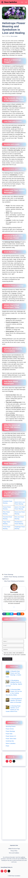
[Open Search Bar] (22, 2)
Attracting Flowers (11, 726)
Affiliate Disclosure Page (14, 848)
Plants (7, 746)
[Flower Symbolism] (9, 2)
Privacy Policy (14, 850)
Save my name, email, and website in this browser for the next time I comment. (15, 653)
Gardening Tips (10, 741)
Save (16, 614)
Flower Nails (9, 733)
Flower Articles (10, 729)
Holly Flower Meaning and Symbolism (14, 581)
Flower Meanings (8, 574)
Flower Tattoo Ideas (11, 738)
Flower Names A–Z (11, 736)
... (14, 606)
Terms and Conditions (14, 852)
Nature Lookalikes (10, 743)
